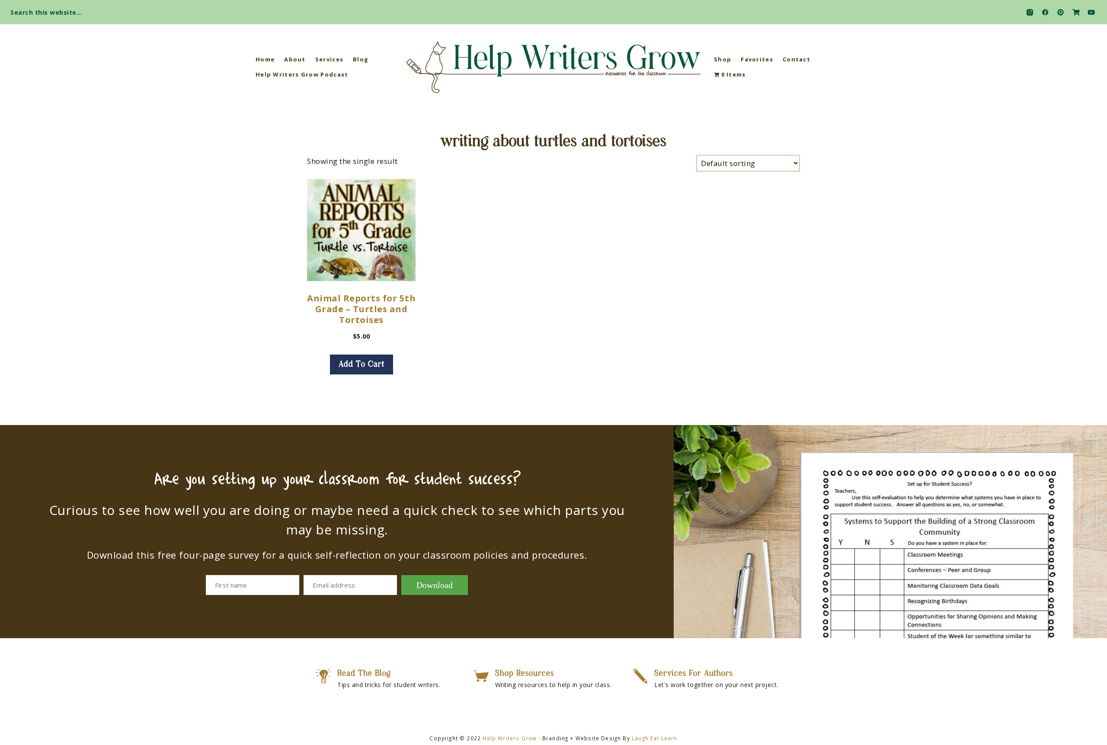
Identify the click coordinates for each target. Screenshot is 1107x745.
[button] (1092, 10)
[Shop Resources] (481, 676)
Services (329, 59)
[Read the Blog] (323, 676)
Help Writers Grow (510, 738)
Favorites (757, 59)
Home (265, 59)
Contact (796, 59)
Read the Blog (364, 673)
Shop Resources (524, 673)
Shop (722, 59)
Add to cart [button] (361, 364)
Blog (360, 59)
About (295, 59)
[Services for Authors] (640, 676)
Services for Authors (693, 673)
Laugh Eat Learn (655, 738)
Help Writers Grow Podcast (302, 74)
